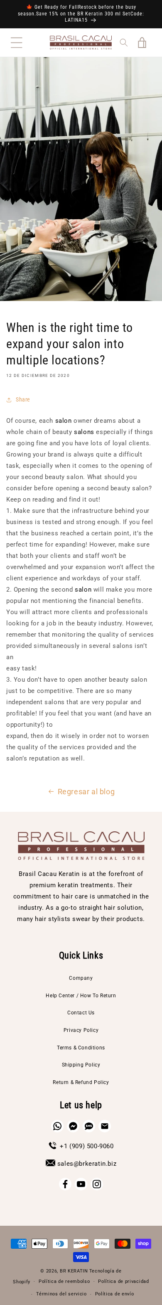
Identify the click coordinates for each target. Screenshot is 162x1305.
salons (84, 432)
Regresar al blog (86, 791)
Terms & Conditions (81, 1048)
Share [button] (23, 399)
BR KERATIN (74, 1271)
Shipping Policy (81, 1065)
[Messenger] (73, 1126)
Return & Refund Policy (81, 1082)
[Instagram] (97, 1184)
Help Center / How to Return (81, 996)
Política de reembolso (64, 1281)
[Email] (104, 1126)
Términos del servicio (61, 1294)
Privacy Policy (81, 1030)
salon (63, 420)
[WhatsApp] (57, 1126)
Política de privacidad (123, 1281)
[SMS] (89, 1126)
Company (81, 978)
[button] (16, 42)
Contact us (81, 1013)
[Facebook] (65, 1184)
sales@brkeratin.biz (86, 1163)
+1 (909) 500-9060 (86, 1146)
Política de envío (114, 1294)
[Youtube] (81, 1184)
